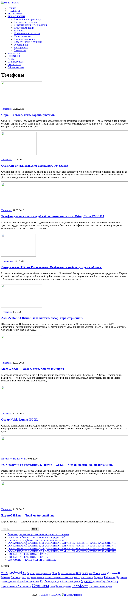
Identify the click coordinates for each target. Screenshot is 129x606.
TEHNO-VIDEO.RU (50, 594)
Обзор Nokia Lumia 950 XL (19, 419)
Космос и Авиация (24, 27)
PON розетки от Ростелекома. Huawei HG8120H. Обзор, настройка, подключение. (57, 464)
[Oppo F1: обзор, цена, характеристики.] (21, 103)
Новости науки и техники (28, 42)
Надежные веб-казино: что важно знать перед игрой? (36, 537)
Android (15, 573)
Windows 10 (50, 577)
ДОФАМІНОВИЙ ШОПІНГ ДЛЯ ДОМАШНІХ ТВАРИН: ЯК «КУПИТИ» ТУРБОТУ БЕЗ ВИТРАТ (62, 542)
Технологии (7, 261)
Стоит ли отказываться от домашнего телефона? (34, 165)
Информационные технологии (30, 25)
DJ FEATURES (16, 61)
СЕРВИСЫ (14, 56)
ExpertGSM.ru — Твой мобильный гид (27, 515)
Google (56, 573)
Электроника (21, 47)
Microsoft (113, 573)
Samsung (16, 577)
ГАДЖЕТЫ (14, 10)
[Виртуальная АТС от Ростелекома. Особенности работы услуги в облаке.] (18, 255)
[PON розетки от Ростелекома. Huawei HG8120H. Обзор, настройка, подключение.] (21, 453)
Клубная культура (51, 581)
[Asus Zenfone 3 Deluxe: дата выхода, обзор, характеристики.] (21, 306)
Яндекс (108, 586)
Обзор (115, 581)
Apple (25, 573)
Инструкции (31, 581)
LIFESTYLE (14, 64)
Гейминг (109, 577)
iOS (78, 573)
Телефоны (6, 108)
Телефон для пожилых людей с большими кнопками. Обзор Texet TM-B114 (52, 216)
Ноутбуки (106, 581)
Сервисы (40, 585)
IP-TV (85, 573)
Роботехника (21, 44)
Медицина (19, 30)
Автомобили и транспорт (27, 19)
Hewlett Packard (68, 573)
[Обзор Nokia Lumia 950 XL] (21, 408)
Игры (20, 581)
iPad (90, 574)
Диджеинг (121, 577)
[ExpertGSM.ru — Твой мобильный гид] (15, 504)
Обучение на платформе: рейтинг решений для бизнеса (37, 540)
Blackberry (40, 574)
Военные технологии (25, 22)
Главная (12, 8)
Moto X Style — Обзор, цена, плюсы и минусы (32, 368)
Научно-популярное (24, 39)
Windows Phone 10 (64, 577)
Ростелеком (24, 586)
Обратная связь (16, 67)
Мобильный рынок (71, 581)
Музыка (87, 581)
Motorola (5, 577)
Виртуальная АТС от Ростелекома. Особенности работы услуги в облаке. (51, 267)
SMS (28, 578)
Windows (40, 578)
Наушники (97, 581)
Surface (33, 578)
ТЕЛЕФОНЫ (15, 13)
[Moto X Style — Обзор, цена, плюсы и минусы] (21, 357)
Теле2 (52, 586)
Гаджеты (98, 577)
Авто (77, 577)
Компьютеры (15, 53)
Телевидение (63, 586)
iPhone (96, 573)
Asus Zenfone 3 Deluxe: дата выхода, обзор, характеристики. (42, 318)
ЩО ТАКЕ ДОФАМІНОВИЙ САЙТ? (28, 554)
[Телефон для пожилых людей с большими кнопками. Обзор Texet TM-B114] (18, 205)
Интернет (6, 458)
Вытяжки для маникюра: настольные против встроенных (38, 534)
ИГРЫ (11, 58)
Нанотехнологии (23, 36)
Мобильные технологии (27, 33)
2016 (4, 573)
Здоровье (11, 581)
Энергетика (20, 50)
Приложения (9, 586)
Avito (32, 573)
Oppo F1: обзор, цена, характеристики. (28, 115)
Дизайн (4, 581)
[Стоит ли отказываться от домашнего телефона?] (19, 154)
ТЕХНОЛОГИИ (16, 16)
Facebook (47, 574)
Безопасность (87, 577)
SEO (24, 577)
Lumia (103, 574)
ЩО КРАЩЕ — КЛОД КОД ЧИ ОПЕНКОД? (32, 559)
